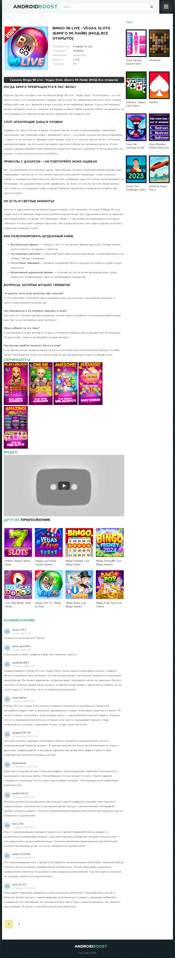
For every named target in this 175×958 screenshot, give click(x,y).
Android (35, 6)
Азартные (79, 55)
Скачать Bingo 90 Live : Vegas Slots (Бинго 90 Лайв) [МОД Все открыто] (64, 80)
